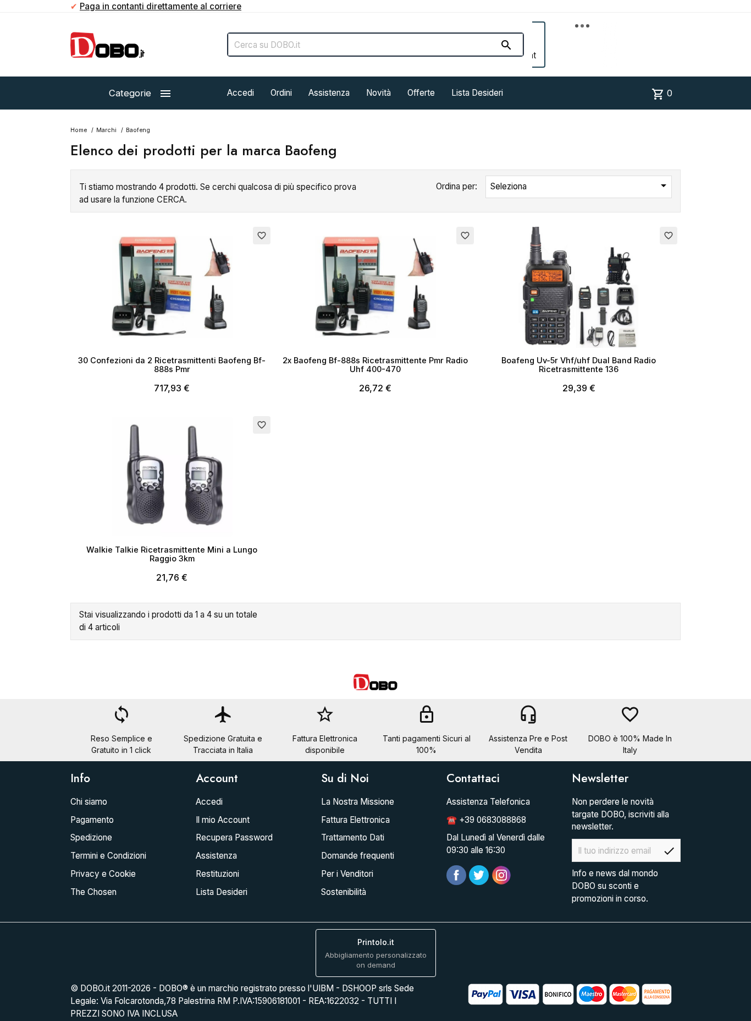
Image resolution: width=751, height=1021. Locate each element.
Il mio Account (223, 820)
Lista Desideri (477, 93)
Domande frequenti (357, 855)
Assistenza (329, 93)
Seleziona (580, 185)
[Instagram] (501, 875)
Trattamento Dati (352, 837)
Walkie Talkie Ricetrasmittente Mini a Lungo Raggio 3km (171, 554)
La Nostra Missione (357, 801)
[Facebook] (456, 875)
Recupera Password (234, 837)
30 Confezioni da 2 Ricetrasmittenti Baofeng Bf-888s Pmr (172, 365)
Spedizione (91, 837)
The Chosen (93, 892)
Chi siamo (88, 801)
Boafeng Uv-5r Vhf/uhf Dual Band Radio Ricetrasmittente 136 (578, 365)
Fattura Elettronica (355, 820)
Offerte (421, 93)
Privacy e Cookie (103, 874)
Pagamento (92, 820)
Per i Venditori (347, 874)
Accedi (240, 93)
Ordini (281, 93)
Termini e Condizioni (108, 855)
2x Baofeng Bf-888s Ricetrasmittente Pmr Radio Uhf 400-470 (375, 365)
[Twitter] (479, 875)
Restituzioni (217, 874)
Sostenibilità (343, 892)
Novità (378, 93)
